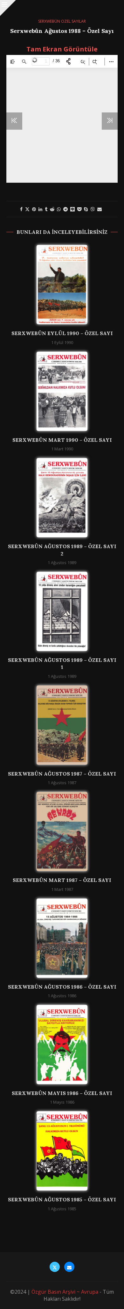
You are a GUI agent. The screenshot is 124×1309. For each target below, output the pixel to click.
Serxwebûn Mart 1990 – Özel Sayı (62, 440)
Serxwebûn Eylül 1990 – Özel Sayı (62, 333)
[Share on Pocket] (79, 209)
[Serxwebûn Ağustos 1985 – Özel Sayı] (62, 1150)
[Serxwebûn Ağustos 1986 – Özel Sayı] (62, 938)
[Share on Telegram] (65, 209)
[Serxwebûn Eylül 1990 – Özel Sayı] (62, 284)
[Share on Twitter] (27, 209)
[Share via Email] (99, 209)
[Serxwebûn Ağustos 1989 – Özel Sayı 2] (62, 497)
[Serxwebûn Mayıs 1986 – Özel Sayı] (62, 1044)
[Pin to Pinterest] (34, 209)
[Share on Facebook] (21, 209)
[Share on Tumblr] (46, 209)
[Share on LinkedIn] (40, 209)
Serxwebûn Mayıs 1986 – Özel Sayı (62, 1093)
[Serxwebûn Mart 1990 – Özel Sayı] (62, 391)
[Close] (8, 8)
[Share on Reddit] (52, 209)
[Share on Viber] (92, 209)
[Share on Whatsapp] (59, 209)
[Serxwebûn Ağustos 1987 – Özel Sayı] (62, 725)
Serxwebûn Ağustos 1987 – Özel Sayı (62, 773)
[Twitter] (55, 1267)
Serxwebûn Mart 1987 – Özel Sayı (62, 880)
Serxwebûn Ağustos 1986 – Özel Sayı (62, 987)
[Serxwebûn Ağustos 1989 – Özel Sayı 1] (62, 611)
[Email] (69, 1267)
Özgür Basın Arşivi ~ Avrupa (64, 1291)
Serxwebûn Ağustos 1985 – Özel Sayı (62, 1199)
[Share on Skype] (86, 209)
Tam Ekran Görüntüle (62, 49)
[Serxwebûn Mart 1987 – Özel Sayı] (62, 831)
